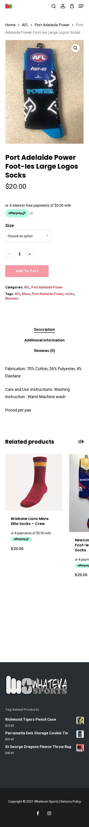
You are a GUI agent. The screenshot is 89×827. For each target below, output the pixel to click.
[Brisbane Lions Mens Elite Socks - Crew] (33, 482)
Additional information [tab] (44, 340)
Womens (11, 298)
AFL (25, 25)
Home (10, 25)
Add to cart (27, 271)
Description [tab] (44, 329)
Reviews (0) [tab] (44, 350)
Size (9, 225)
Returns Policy (70, 801)
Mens (26, 294)
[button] (81, 6)
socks (69, 294)
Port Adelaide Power (52, 25)
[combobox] (28, 236)
